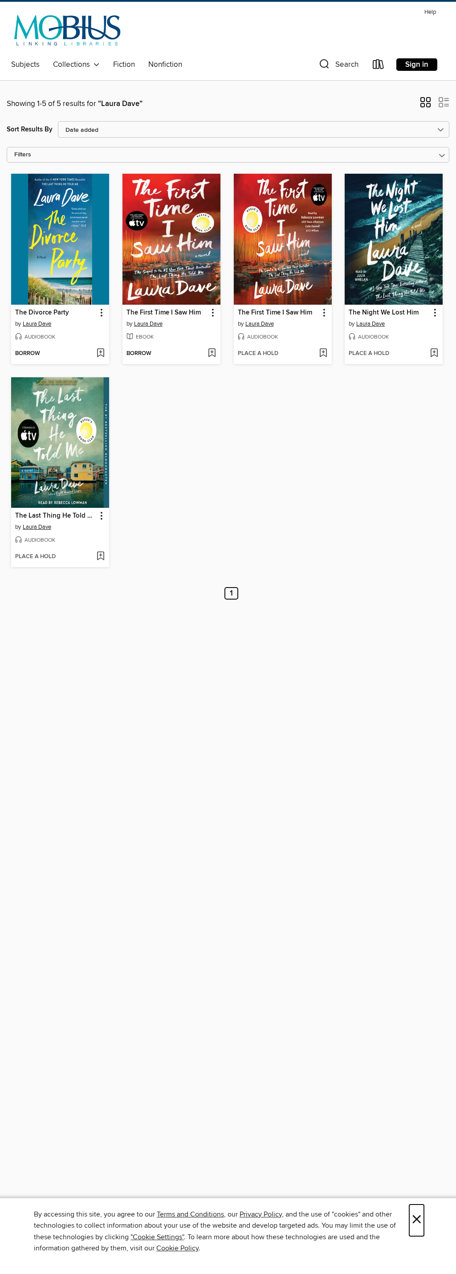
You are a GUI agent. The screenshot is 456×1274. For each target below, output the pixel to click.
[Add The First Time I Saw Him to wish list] (211, 353)
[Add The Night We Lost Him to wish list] (434, 353)
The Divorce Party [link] (42, 313)
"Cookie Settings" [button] (157, 1237)
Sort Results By (30, 129)
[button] (338, 66)
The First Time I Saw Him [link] (163, 313)
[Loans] (378, 66)
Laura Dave (37, 323)
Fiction (124, 64)
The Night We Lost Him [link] (384, 313)
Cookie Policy (177, 1248)
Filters (22, 155)
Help (430, 12)
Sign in (416, 64)
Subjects (25, 64)
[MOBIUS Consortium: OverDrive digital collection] (67, 31)
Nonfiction (165, 64)
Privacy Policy (261, 1214)
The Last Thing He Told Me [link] (56, 516)
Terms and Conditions (190, 1214)
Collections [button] (73, 64)
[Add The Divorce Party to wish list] (100, 353)
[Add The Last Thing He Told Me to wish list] (100, 557)
